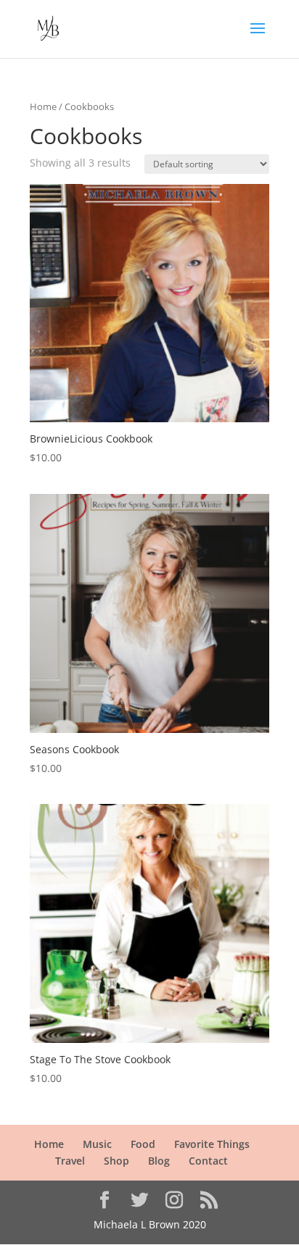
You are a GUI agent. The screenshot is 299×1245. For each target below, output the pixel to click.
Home (43, 106)
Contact (208, 1161)
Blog (159, 1161)
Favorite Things (212, 1144)
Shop (116, 1161)
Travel (70, 1161)
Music (97, 1144)
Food (143, 1144)
